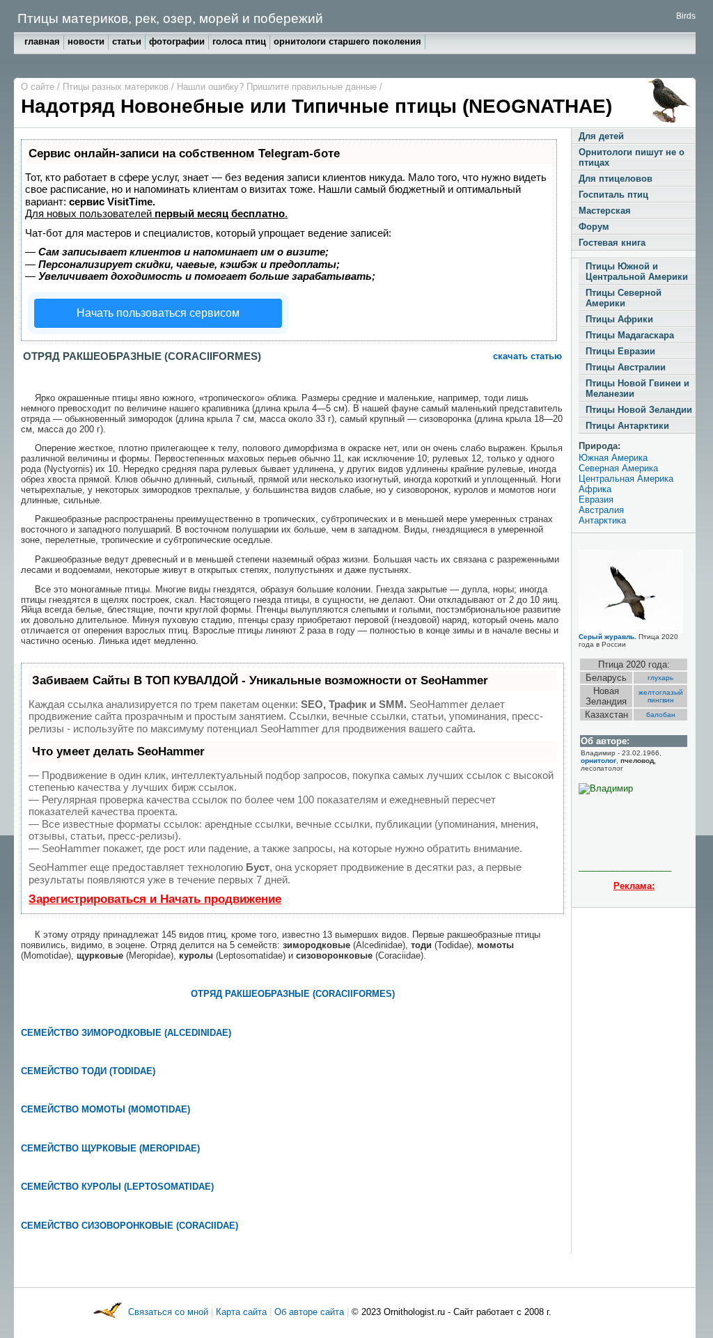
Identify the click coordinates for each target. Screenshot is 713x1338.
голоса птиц (239, 41)
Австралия (601, 510)
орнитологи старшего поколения (347, 41)
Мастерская (605, 210)
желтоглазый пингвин (660, 696)
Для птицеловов (615, 178)
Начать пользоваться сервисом (158, 313)
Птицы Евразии (620, 351)
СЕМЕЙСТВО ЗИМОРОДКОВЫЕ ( (94, 1033)
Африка (595, 489)
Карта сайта (241, 1312)
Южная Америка (613, 457)
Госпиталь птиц (613, 194)
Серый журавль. (607, 636)
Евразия (596, 499)
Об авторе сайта (310, 1312)
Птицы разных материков (117, 86)
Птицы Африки (619, 319)
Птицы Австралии (626, 367)
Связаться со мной (169, 1312)
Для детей (601, 136)
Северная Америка (618, 468)
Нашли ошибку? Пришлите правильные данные (278, 86)
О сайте (39, 86)
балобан (660, 714)
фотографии (177, 41)
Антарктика (602, 520)
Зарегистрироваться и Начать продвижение (155, 899)
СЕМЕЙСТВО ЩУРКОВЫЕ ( (81, 1148)
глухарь (660, 678)
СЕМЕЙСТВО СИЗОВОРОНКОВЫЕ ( (100, 1225)
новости (86, 41)
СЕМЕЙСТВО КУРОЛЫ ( (74, 1186)
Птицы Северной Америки (623, 298)
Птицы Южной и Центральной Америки (637, 271)
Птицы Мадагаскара (630, 335)
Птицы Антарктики (627, 425)
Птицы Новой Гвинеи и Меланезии (637, 388)
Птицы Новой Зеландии (639, 409)
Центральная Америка (626, 478)
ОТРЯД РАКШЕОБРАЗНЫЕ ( (253, 994)
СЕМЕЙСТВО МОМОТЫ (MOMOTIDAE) (105, 1109)
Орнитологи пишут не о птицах (631, 157)
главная (42, 41)
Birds (686, 16)
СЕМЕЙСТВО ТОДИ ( (66, 1071)
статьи (126, 41)
